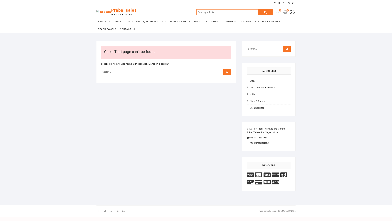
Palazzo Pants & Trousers (263, 87)
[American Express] (250, 175)
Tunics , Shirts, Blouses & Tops (145, 21)
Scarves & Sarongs (268, 21)
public (253, 94)
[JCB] (275, 182)
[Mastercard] (258, 175)
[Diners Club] (283, 175)
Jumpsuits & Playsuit (237, 21)
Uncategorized (257, 108)
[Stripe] (267, 182)
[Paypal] (275, 175)
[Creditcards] (258, 182)
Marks (285, 211)
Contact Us (127, 29)
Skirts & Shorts (180, 21)
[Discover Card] (250, 182)
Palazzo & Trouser (207, 21)
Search (265, 12)
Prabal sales (124, 10)
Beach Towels (107, 29)
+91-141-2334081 (258, 137)
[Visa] (267, 175)
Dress (118, 21)
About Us (104, 21)
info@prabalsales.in (259, 143)
